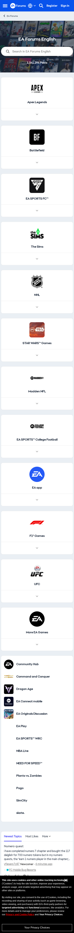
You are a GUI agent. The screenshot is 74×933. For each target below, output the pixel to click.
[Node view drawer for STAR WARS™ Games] (37, 355)
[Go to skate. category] (8, 813)
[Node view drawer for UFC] (37, 596)
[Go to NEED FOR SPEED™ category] (8, 763)
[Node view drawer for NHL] (37, 307)
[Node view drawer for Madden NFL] (37, 403)
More (45, 836)
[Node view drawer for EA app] (37, 500)
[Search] (41, 5)
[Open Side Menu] (5, 6)
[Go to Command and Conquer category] (8, 677)
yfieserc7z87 (12, 864)
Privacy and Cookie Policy (20, 914)
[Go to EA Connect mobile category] (8, 701)
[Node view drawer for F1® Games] (37, 548)
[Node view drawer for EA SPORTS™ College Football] (37, 451)
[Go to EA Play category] (8, 726)
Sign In (65, 5)
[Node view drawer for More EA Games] (37, 644)
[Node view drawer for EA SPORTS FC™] (37, 210)
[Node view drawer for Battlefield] (37, 162)
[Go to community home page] (18, 5)
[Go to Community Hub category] (8, 664)
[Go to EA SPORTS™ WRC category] (8, 739)
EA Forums (12, 16)
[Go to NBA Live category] (8, 751)
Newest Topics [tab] (13, 836)
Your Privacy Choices (37, 927)
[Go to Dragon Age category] (8, 689)
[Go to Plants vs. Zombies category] (8, 776)
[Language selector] (32, 6)
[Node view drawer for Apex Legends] (37, 114)
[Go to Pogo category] (8, 788)
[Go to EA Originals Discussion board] (8, 714)
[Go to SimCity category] (8, 800)
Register (51, 5)
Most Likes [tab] (31, 836)
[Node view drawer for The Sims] (37, 259)
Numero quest (14, 846)
